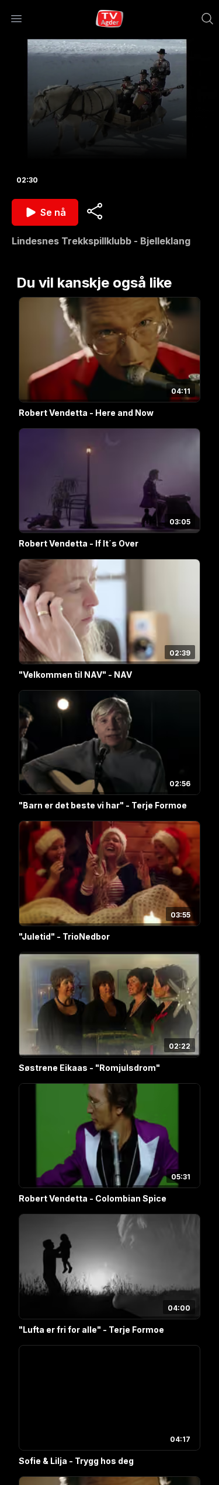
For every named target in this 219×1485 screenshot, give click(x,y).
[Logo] (110, 18)
